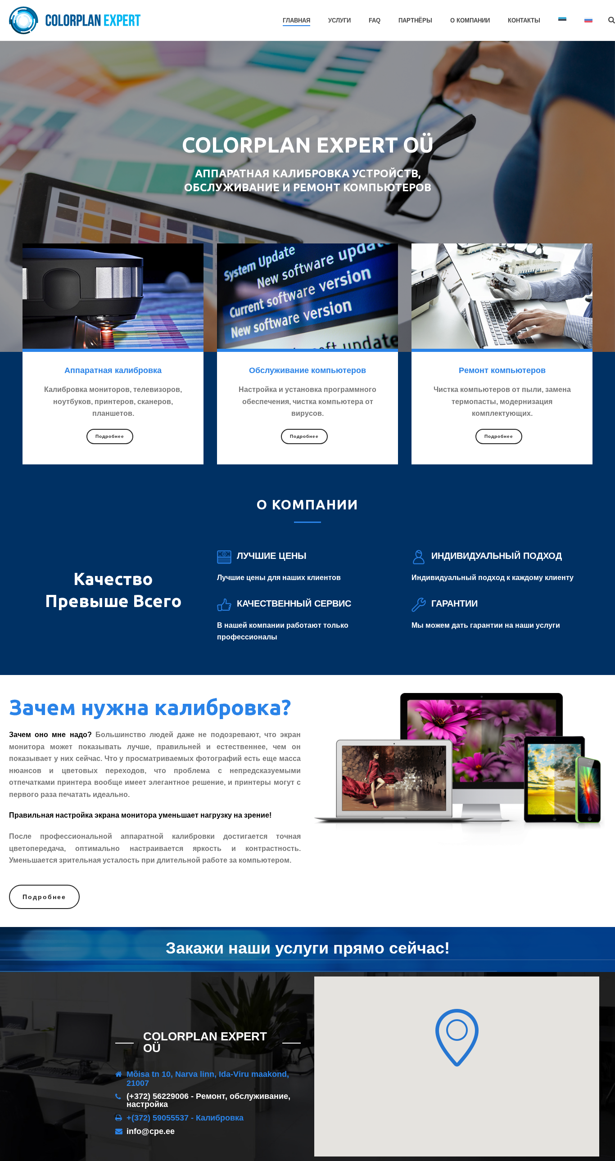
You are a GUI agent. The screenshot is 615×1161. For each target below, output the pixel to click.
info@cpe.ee (151, 1131)
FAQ (374, 20)
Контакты (524, 20)
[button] (457, 1037)
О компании (470, 20)
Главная (296, 20)
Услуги (339, 20)
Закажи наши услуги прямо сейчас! (308, 948)
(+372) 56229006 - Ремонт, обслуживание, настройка (208, 1100)
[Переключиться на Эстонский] (562, 20)
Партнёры (415, 20)
